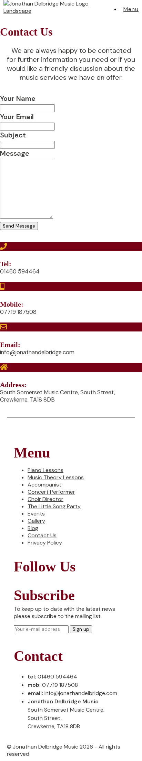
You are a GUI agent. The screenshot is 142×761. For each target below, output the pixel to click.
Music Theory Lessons (56, 477)
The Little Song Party (54, 506)
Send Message (19, 226)
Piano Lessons (45, 470)
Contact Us (42, 535)
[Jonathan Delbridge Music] (56, 11)
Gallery (36, 520)
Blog (33, 528)
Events (36, 513)
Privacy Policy (45, 542)
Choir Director (45, 499)
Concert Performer (51, 491)
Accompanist (44, 484)
